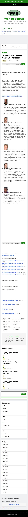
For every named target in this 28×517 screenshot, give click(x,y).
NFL (4, 422)
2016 (4, 472)
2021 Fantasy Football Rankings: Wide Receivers (12, 266)
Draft (4, 405)
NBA (4, 419)
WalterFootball (14, 18)
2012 (4, 483)
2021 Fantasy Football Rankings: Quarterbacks (12, 260)
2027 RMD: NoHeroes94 (7, 508)
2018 (4, 466)
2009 (4, 492)
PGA (4, 428)
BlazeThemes (11, 514)
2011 (4, 486)
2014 (4, 478)
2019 (4, 464)
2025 (4, 447)
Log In (14, 4)
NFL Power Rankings (8, 313)
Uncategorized (6, 436)
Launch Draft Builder (14, 504)
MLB (4, 416)
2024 (4, 450)
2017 (4, 469)
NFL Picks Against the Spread (19, 31)
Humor (4, 414)
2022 (4, 455)
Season (4, 433)
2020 (4, 461)
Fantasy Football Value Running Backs (11, 95)
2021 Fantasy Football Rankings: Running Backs (12, 263)
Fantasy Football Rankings (8, 255)
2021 (4, 458)
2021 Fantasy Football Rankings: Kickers (11, 272)
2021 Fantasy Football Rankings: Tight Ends (11, 269)
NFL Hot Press (6, 425)
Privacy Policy (18, 514)
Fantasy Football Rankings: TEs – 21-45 (13, 1)
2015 (4, 475)
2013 (4, 480)
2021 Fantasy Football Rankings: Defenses (11, 274)
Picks (4, 431)
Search (23, 393)
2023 (4, 452)
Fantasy (5, 52)
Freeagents (5, 411)
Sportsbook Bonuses (6, 33)
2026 (4, 444)
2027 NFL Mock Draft (6, 31)
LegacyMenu (3, 28)
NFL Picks (5, 309)
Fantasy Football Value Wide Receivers (12, 96)
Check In (10, 28)
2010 (4, 489)
